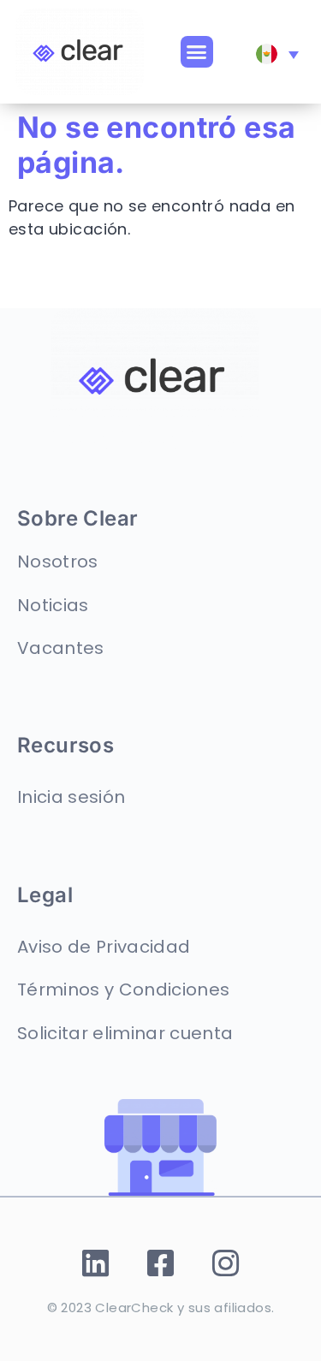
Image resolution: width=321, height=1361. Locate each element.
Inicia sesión (71, 797)
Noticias (53, 605)
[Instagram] (225, 1263)
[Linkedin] (95, 1263)
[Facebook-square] (160, 1263)
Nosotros (57, 562)
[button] (197, 52)
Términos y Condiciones (123, 989)
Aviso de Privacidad (103, 947)
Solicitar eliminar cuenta (125, 1033)
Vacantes (60, 648)
